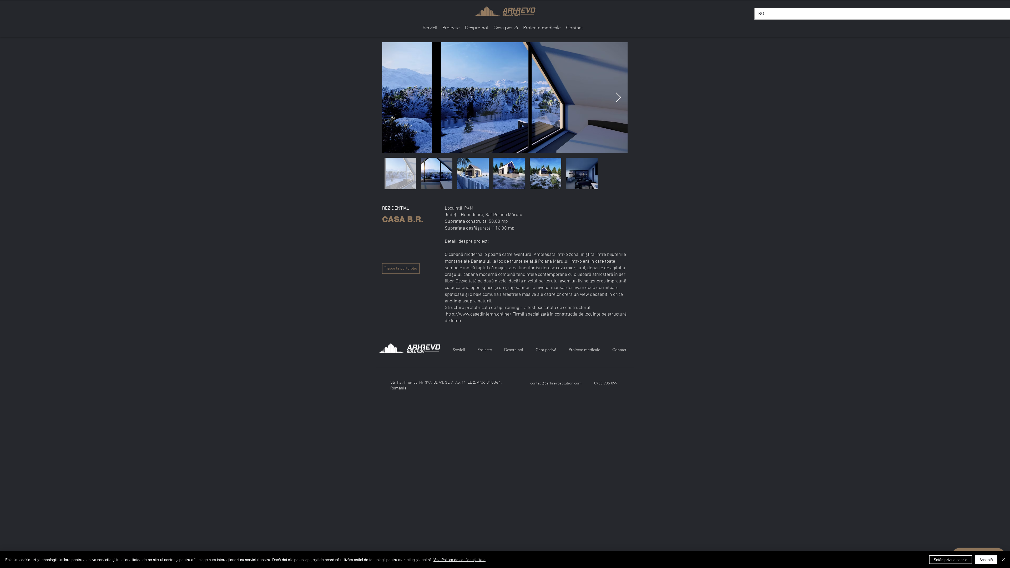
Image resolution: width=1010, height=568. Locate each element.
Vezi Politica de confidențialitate (459, 559)
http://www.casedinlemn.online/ (478, 314)
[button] (451, 28)
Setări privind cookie (950, 559)
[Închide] (1004, 559)
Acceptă (986, 559)
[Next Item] (618, 98)
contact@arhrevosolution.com (556, 383)
